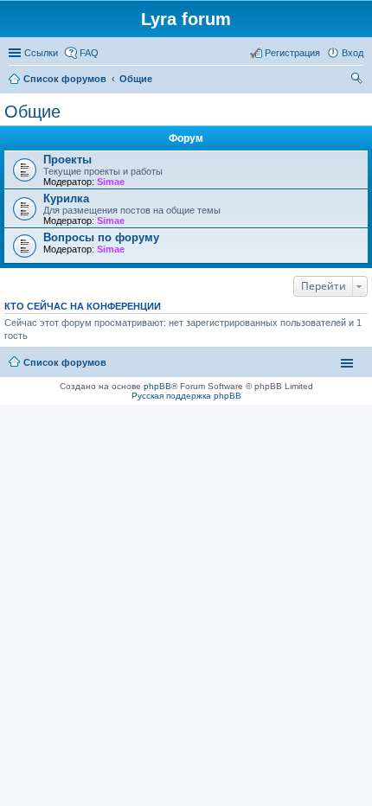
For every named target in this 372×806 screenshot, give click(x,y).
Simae (111, 181)
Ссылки (41, 53)
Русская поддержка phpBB (186, 395)
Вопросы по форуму (101, 237)
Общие (32, 111)
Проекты (67, 159)
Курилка (66, 198)
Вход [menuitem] (352, 53)
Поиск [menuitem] (358, 80)
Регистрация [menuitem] (292, 53)
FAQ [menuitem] (89, 53)
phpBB (157, 386)
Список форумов (64, 362)
